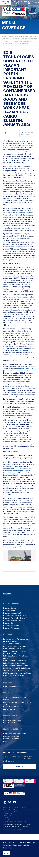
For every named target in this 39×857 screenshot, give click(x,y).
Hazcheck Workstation (11, 625)
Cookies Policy (18, 824)
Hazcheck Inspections (14, 517)
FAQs (5, 741)
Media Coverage (14, 36)
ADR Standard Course (11, 644)
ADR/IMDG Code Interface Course (15, 646)
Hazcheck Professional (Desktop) (15, 615)
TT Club (25, 388)
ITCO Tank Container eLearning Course (17, 673)
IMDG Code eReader (10, 686)
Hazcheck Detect (9, 623)
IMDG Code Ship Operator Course (15, 665)
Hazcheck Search (9, 608)
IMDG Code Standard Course (13, 649)
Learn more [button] (7, 848)
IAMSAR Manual (9, 709)
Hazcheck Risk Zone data (18, 350)
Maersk (27, 335)
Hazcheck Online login (11, 736)
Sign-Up (19, 767)
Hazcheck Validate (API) (12, 620)
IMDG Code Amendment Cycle (14, 734)
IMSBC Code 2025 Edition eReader (16, 707)
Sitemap (25, 826)
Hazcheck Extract (9, 610)
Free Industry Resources (12, 720)
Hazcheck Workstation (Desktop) (15, 618)
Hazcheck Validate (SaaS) (12, 613)
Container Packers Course (12, 670)
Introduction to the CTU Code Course (16, 668)
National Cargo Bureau (26, 369)
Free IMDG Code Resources (13, 723)
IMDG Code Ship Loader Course (14, 660)
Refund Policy (16, 826)
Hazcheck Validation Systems (23, 249)
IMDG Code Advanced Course (14, 663)
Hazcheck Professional (11, 628)
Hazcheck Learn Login (11, 739)
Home (4, 36)
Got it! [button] (6, 853)
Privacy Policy (7, 824)
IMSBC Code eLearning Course (14, 675)
